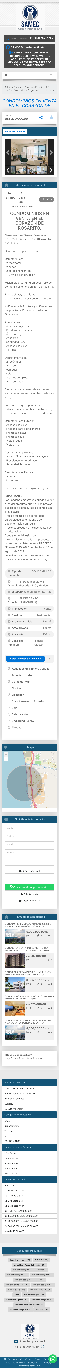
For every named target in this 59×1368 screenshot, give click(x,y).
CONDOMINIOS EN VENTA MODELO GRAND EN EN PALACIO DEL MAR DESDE (29, 997)
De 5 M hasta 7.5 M (14, 1205)
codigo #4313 (25, 1280)
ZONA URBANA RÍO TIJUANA (19, 1088)
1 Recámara (10, 1153)
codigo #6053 (43, 1285)
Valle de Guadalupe (14, 1098)
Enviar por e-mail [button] (30, 871)
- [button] (6, 759)
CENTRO (8, 1103)
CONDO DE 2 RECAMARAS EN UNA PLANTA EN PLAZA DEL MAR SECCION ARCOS (28, 973)
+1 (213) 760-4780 (42, 37)
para (16, 1290)
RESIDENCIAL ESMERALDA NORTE (22, 1093)
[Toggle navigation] (51, 75)
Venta (19, 87)
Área (6, 1136)
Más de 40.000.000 (14, 1231)
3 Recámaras (11, 1163)
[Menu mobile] (5, 75)
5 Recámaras (11, 1173)
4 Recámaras (11, 1168)
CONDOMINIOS (15, 90)
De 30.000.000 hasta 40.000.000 (21, 1226)
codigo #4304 (20, 1309)
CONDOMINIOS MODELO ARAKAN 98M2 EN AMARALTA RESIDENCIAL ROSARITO (28, 925)
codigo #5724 (23, 1270)
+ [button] (6, 754)
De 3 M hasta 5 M (13, 1200)
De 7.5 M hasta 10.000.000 (18, 1211)
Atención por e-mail (32, 1341)
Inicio (10, 87)
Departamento (12, 1126)
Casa (7, 1121)
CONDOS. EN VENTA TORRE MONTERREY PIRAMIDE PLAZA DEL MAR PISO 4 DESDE (27, 949)
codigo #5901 (41, 1275)
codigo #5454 (17, 1275)
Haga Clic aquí (12, 1058)
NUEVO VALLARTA (13, 1109)
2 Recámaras (11, 1158)
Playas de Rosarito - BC (37, 87)
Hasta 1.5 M (10, 1185)
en (29, 1265)
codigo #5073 (20, 1260)
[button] (8, 152)
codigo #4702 (34, 1295)
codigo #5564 (40, 1290)
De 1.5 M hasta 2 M (14, 1190)
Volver (51, 90)
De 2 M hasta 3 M (13, 1195)
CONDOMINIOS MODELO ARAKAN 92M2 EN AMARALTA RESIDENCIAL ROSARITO (28, 1021)
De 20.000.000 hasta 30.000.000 (21, 1221)
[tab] (15, 131)
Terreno (8, 1131)
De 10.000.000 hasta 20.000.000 (21, 1216)
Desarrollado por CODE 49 (29, 1366)
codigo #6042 (42, 1300)
